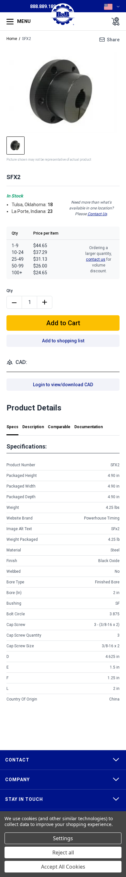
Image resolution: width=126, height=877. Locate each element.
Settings (63, 838)
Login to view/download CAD (63, 384)
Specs (12, 427)
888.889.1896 (44, 6)
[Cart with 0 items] (114, 21)
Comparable (59, 427)
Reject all (63, 852)
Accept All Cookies (63, 866)
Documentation (88, 427)
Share (113, 39)
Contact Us (97, 214)
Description (33, 427)
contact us (95, 259)
